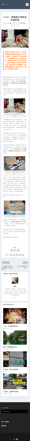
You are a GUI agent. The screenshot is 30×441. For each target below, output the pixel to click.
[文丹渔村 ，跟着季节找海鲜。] (15, 381)
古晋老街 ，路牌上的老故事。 (11, 369)
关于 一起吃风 (5, 421)
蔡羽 (10, 23)
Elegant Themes (14, 435)
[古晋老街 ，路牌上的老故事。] (15, 359)
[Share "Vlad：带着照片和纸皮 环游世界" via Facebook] (11, 250)
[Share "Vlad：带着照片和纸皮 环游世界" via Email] (15, 250)
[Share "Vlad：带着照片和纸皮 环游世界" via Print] (18, 250)
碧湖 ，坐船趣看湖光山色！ (10, 347)
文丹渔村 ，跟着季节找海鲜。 (11, 391)
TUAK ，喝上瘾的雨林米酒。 (11, 326)
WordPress (15, 437)
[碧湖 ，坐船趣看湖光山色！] (15, 337)
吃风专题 (22, 23)
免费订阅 (4, 426)
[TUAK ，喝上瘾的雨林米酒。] (15, 316)
